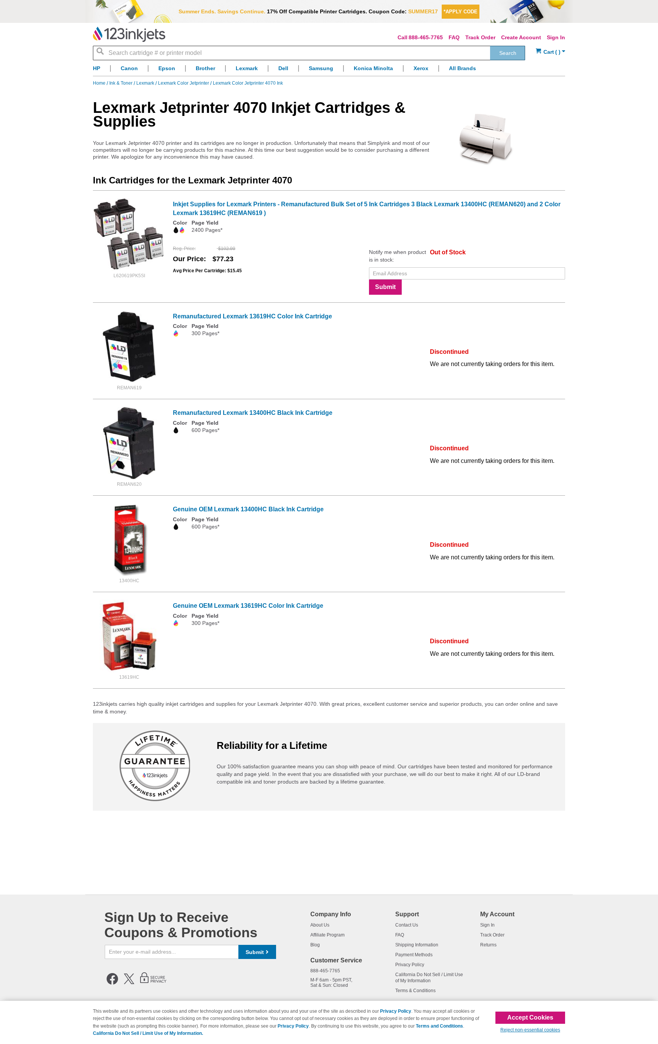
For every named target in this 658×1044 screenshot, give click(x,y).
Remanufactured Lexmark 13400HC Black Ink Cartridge (252, 413)
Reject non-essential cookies (530, 1030)
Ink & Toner (121, 83)
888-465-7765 (426, 37)
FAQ (454, 37)
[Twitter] (129, 983)
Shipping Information (416, 945)
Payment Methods (414, 954)
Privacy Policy (409, 964)
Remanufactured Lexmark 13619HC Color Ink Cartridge (252, 316)
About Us (319, 925)
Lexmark (145, 83)
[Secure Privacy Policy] (153, 983)
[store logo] (129, 34)
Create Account (521, 37)
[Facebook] (112, 983)
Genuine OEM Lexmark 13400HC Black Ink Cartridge (248, 509)
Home (100, 83)
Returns (488, 945)
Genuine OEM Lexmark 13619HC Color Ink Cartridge (248, 605)
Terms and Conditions (439, 1026)
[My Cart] (550, 52)
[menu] (329, 70)
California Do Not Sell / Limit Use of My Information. (148, 1033)
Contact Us (406, 925)
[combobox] (309, 53)
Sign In (556, 37)
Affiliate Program (327, 935)
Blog (315, 945)
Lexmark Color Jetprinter (184, 83)
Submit (385, 287)
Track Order (480, 37)
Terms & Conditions (415, 990)
